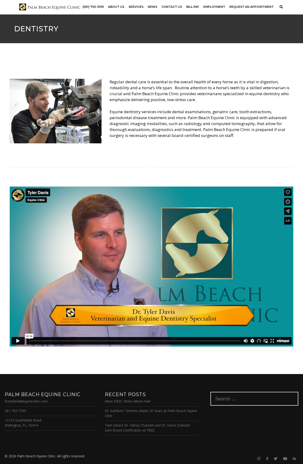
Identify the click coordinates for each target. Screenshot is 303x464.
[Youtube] (285, 458)
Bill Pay (192, 7)
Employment (214, 7)
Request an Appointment (251, 7)
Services (136, 7)
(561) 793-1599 (93, 7)
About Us (116, 7)
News (152, 7)
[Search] (281, 7)
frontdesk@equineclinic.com (26, 401)
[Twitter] (275, 458)
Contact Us (171, 7)
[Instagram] (258, 458)
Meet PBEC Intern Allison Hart (128, 401)
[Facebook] (267, 458)
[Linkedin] (294, 458)
